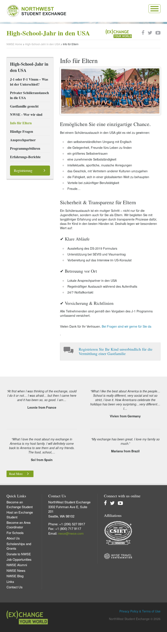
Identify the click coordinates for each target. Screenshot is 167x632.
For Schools (15, 532)
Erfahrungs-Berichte (25, 156)
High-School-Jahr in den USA (42, 44)
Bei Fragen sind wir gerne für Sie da (126, 326)
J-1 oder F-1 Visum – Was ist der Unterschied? (29, 82)
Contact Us (15, 587)
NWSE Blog (15, 576)
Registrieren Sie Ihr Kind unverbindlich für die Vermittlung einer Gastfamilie (115, 351)
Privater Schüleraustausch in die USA (29, 95)
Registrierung (23, 170)
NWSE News (16, 570)
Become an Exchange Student (20, 504)
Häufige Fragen (21, 131)
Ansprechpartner (23, 139)
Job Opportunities (19, 559)
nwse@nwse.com (71, 533)
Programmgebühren (25, 148)
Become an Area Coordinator (18, 524)
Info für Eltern (21, 122)
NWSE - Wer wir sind (26, 114)
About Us (13, 538)
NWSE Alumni (17, 564)
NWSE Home (14, 44)
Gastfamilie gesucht (24, 106)
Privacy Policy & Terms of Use (139, 611)
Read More (16, 474)
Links (10, 581)
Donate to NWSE (19, 554)
